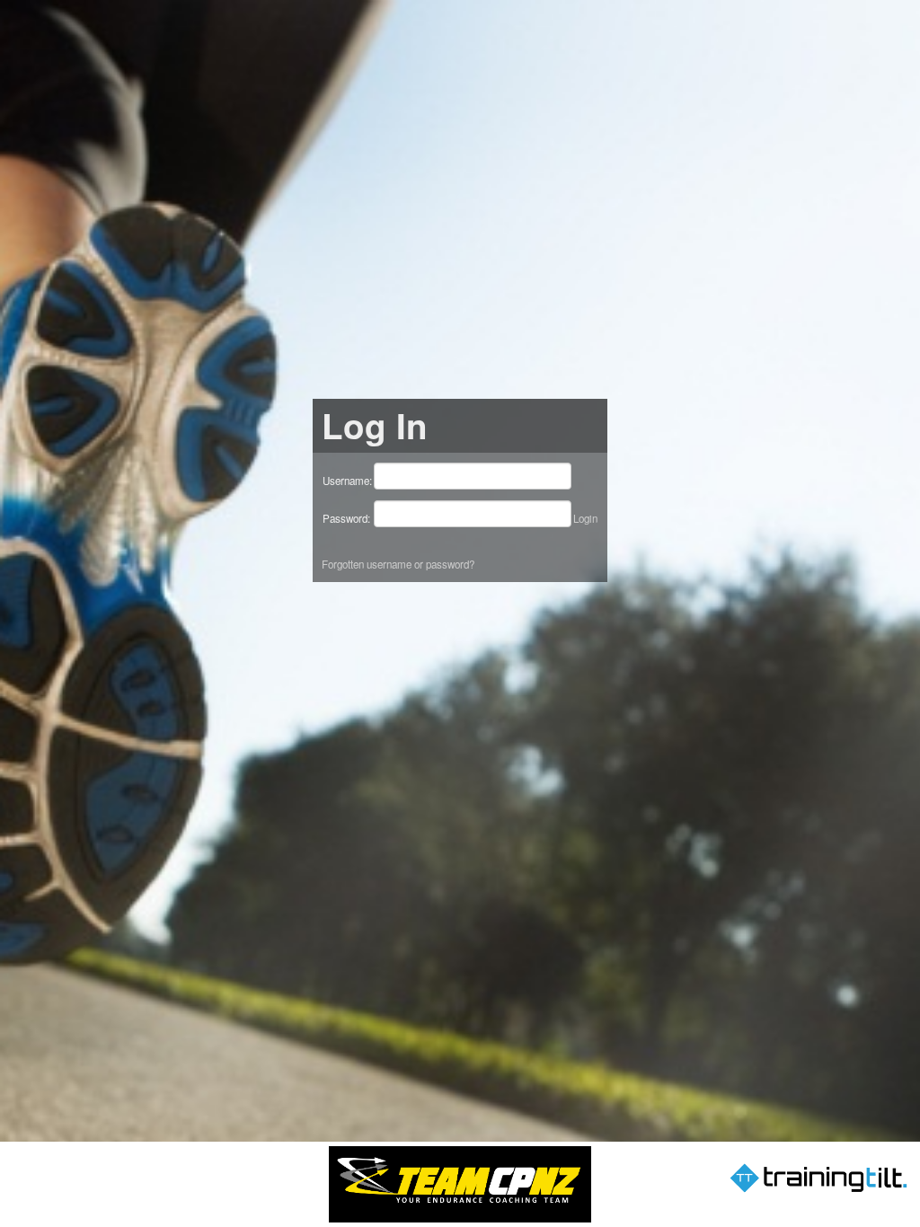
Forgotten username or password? (398, 564)
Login (585, 518)
